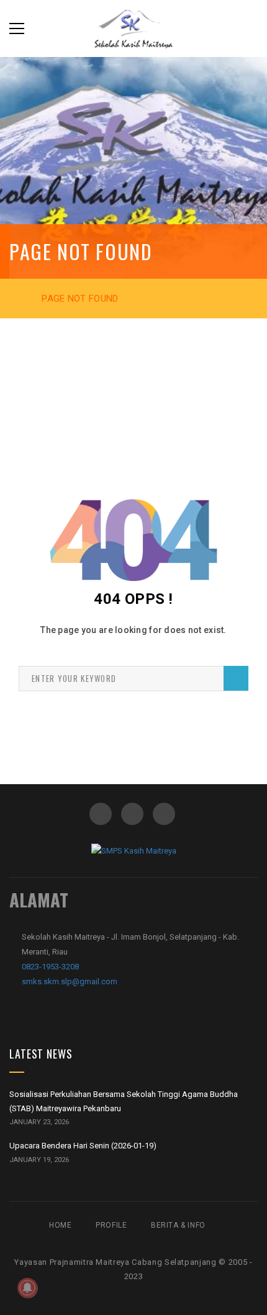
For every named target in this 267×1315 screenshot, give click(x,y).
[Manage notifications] (27, 1288)
